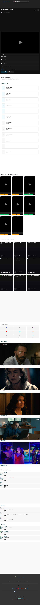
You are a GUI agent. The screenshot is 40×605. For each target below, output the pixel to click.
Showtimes (19, 581)
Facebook (2, 69)
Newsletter (25, 588)
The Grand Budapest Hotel (28, 193)
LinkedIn (20, 588)
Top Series (3, 524)
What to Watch (24, 581)
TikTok (23, 588)
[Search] (28, 1)
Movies (9, 581)
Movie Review (6, 485)
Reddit (4, 69)
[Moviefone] (6, 1)
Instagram (16, 588)
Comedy (10, 66)
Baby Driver (2, 193)
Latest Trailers (4, 341)
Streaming (16, 581)
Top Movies (3, 505)
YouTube (18, 588)
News (30, 581)
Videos (28, 581)
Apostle (14, 193)
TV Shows (12, 581)
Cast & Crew (3, 83)
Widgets (27, 588)
